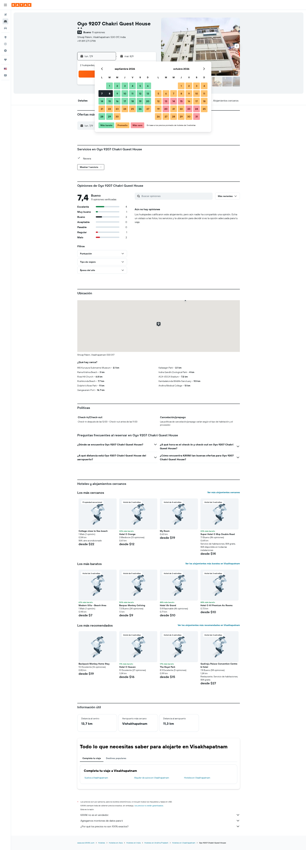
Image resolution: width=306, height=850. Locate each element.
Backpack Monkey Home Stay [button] (94, 663)
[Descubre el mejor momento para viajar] (5, 50)
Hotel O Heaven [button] (127, 667)
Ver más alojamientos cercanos (223, 492)
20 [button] (147, 101)
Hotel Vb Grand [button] (168, 605)
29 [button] (109, 116)
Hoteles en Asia (116, 843)
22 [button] (109, 108)
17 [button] (125, 101)
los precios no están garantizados (149, 805)
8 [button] (109, 93)
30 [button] (117, 116)
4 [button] (132, 85)
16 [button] (117, 101)
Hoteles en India (133, 843)
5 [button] (140, 85)
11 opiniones (98, 32)
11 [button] (132, 93)
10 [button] (125, 93)
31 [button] (196, 116)
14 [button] (102, 101)
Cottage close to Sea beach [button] (93, 531)
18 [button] (132, 101)
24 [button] (124, 108)
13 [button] (148, 93)
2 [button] (117, 85)
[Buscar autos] (5, 28)
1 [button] (109, 85)
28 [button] (101, 116)
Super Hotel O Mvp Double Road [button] (217, 534)
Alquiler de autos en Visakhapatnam (151, 777)
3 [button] (125, 85)
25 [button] (132, 108)
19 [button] (140, 101)
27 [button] (147, 108)
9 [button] (117, 93)
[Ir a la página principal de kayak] (21, 5)
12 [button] (140, 93)
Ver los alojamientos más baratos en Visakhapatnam (212, 563)
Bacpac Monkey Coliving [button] (132, 605)
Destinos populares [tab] (116, 758)
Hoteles (101, 843)
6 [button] (148, 85)
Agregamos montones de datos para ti (101, 820)
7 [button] (101, 93)
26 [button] (140, 108)
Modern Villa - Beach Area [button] (92, 605)
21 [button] (102, 108)
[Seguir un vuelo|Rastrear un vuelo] (5, 44)
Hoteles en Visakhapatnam (197, 777)
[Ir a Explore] (5, 37)
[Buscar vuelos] (5, 14)
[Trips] (5, 59)
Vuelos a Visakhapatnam (96, 777)
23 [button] (117, 108)
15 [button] (109, 101)
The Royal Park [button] (167, 667)
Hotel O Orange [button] (127, 534)
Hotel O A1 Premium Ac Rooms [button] (216, 605)
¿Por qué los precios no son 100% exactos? (104, 826)
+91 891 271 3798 (86, 40)
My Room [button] (165, 531)
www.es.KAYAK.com (85, 843)
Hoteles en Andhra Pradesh (156, 843)
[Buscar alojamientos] (5, 21)
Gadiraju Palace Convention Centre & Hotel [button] (218, 665)
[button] (5, 4)
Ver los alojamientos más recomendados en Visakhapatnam (209, 625)
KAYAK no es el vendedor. (94, 814)
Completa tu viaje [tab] (91, 758)
